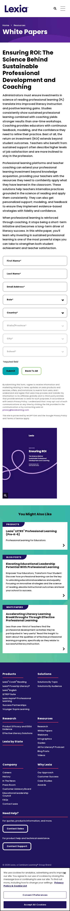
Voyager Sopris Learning (16, 709)
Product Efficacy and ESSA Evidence (17, 727)
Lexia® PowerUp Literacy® (16, 686)
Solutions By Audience (50, 686)
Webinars (43, 734)
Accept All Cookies (35, 904)
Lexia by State (13, 741)
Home (6, 25)
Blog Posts (43, 751)
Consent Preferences (35, 895)
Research (9, 718)
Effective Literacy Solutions (17, 733)
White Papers (45, 730)
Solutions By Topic (48, 681)
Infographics (45, 738)
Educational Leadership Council (15, 794)
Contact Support (17, 846)
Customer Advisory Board (17, 789)
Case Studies (45, 780)
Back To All (31, 370)
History (6, 776)
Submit (10, 370)
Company (10, 764)
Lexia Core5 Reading (15, 681)
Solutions (44, 674)
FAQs (5, 799)
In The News (9, 780)
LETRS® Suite (9, 694)
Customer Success (48, 776)
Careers (7, 772)
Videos (41, 755)
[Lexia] (16, 8)
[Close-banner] (64, 873)
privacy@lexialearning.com (16, 410)
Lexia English (10, 690)
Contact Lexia (10, 803)
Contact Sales (15, 828)
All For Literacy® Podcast (51, 747)
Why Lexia (45, 764)
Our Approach (45, 772)
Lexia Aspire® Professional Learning (17, 699)
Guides (41, 742)
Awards (42, 784)
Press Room (9, 784)
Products (9, 674)
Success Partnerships (14, 705)
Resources (45, 718)
